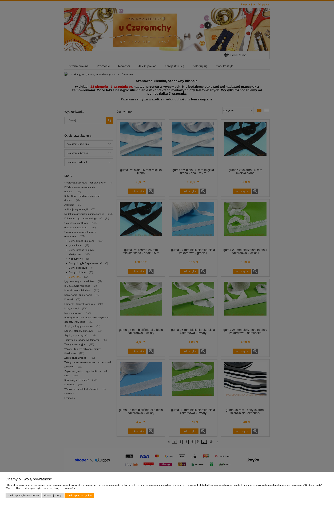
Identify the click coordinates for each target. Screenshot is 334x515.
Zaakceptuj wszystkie (79, 495)
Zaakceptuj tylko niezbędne (23, 495)
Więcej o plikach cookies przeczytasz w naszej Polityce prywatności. (40, 488)
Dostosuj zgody (52, 495)
